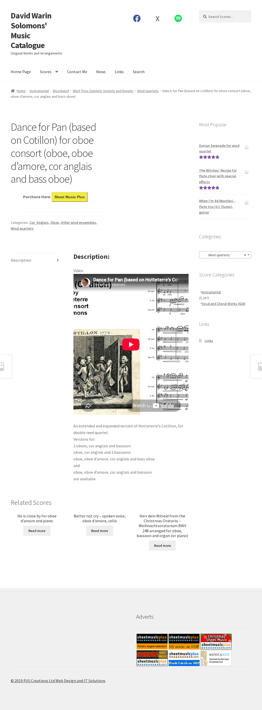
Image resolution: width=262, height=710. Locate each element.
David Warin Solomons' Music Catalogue (31, 30)
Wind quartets (148, 90)
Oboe (54, 222)
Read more (36, 530)
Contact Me (77, 71)
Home (21, 90)
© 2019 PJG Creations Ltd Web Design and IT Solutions (58, 680)
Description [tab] (21, 260)
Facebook (136, 18)
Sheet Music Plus (69, 197)
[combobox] (225, 254)
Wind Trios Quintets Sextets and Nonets (103, 90)
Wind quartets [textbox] (223, 255)
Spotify (178, 18)
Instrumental (39, 90)
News (101, 71)
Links (119, 71)
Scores (45, 71)
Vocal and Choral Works (223, 303)
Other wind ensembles (78, 222)
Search (139, 71)
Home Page (21, 71)
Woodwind (61, 90)
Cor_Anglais (39, 222)
